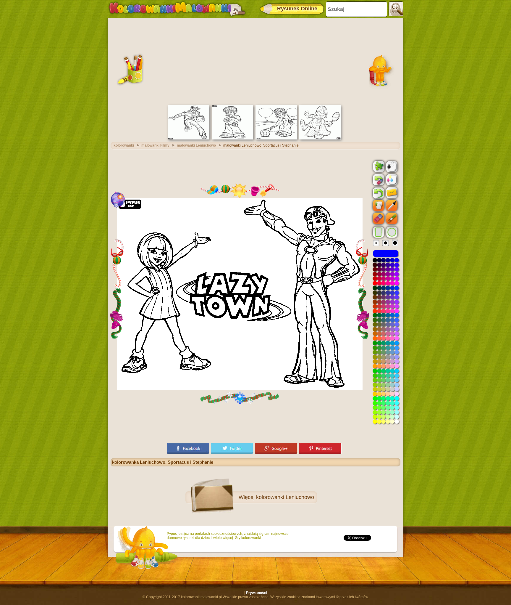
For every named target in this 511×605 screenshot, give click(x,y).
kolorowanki (124, 145)
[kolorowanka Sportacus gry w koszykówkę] (188, 138)
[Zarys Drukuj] (391, 166)
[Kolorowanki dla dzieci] (177, 9)
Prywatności (256, 593)
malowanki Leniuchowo (196, 145)
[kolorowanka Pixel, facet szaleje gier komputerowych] (232, 138)
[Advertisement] (255, 60)
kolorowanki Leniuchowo (285, 497)
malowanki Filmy (155, 145)
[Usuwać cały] (378, 180)
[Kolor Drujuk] (391, 179)
